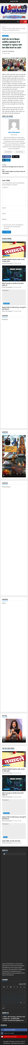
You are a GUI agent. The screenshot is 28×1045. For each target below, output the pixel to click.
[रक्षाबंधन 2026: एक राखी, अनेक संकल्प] (14, 831)
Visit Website (8, 152)
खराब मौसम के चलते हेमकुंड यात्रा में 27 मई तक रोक (12, 166)
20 (14, 999)
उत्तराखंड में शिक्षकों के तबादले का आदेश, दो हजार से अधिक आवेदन (13, 260)
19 (10, 999)
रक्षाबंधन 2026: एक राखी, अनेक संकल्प (11, 841)
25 (7, 1002)
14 (17, 996)
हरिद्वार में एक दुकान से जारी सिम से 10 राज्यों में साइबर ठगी (12, 284)
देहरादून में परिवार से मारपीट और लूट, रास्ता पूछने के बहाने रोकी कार (14, 308)
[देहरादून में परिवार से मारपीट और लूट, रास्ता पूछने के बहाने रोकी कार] (14, 297)
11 (7, 996)
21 (17, 999)
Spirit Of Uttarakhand (8, 51)
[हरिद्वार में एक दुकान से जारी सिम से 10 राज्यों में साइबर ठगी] (14, 273)
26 (10, 1002)
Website (4, 219)
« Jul (3, 1008)
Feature (5, 837)
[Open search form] (17, 21)
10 (4, 996)
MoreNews (14, 1043)
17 (4, 999)
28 (17, 1002)
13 (14, 996)
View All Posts (19, 152)
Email (4, 213)
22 (20, 999)
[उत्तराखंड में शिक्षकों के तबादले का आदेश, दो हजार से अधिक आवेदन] (14, 249)
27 (14, 1002)
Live (25, 22)
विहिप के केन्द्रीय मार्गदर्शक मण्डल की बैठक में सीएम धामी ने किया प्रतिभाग (13, 171)
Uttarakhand (5, 35)
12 (10, 996)
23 (24, 999)
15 (20, 996)
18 (7, 999)
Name (4, 208)
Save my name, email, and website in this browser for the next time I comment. (13, 226)
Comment (5, 187)
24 (4, 1002)
